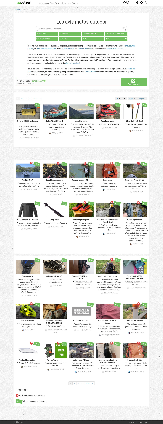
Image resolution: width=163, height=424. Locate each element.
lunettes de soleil (85, 48)
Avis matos (44, 3)
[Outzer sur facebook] (124, 3)
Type (131, 98)
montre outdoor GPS (115, 48)
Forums (75, 3)
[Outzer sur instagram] (127, 3)
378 (35, 98)
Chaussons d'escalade (90, 34)
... (30, 98)
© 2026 (131, 422)
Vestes (85, 39)
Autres (108, 39)
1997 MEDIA (19, 422)
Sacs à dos (63, 39)
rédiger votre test (72, 63)
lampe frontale (68, 48)
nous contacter (142, 422)
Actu (64, 3)
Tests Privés (55, 3)
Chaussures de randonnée (115, 34)
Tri (117, 98)
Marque (141, 98)
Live (69, 3)
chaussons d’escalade (46, 48)
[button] (141, 2)
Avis (23, 9)
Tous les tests (41, 34)
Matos (18, 9)
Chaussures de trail (43, 39)
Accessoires (64, 34)
